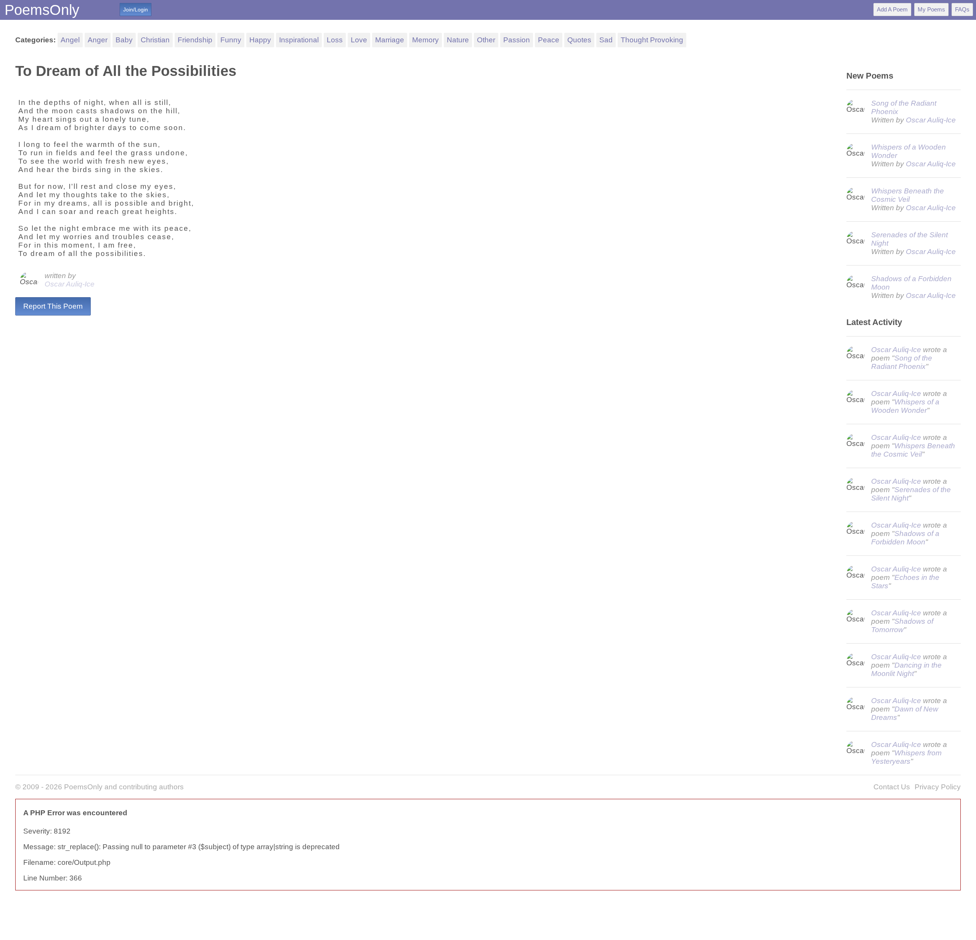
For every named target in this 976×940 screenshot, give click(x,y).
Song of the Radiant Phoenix (901, 362)
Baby (124, 40)
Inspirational (299, 40)
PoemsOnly (42, 10)
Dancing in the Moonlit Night (906, 669)
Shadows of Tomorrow (902, 625)
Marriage (389, 40)
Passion (516, 40)
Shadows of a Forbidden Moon (905, 538)
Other (486, 40)
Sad (606, 40)
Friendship (195, 40)
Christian (155, 40)
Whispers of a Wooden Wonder (905, 406)
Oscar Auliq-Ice (70, 284)
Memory (425, 40)
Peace (548, 40)
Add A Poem (892, 9)
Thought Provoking (652, 40)
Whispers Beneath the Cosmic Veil (907, 195)
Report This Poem (53, 306)
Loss (335, 40)
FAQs (962, 9)
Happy (260, 40)
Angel (70, 40)
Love (359, 40)
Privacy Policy (938, 787)
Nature (458, 40)
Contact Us (891, 787)
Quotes (579, 40)
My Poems (931, 9)
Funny (230, 40)
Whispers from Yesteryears (906, 757)
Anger (98, 40)
